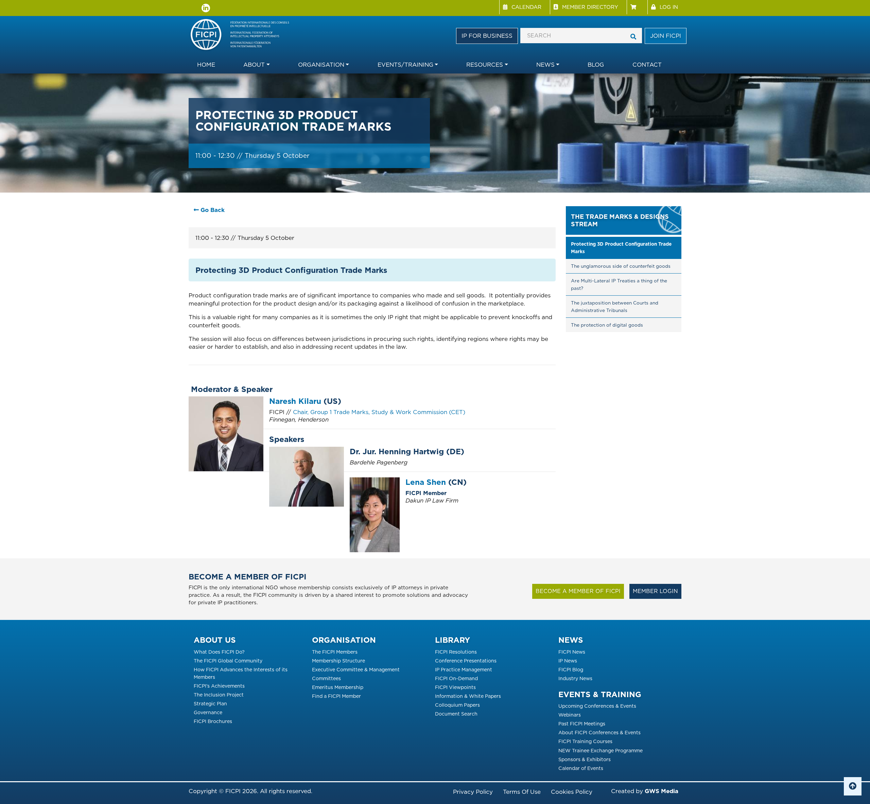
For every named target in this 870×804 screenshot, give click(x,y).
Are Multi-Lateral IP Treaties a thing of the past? (619, 284)
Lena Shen (425, 482)
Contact (647, 64)
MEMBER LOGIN (655, 591)
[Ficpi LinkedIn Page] (206, 8)
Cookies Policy (571, 791)
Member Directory (590, 7)
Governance (208, 712)
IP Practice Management (463, 669)
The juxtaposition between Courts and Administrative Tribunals (615, 306)
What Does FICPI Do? (219, 652)
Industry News (575, 678)
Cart (637, 7)
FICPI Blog (570, 669)
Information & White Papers (468, 696)
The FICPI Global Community (228, 660)
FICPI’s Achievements (219, 686)
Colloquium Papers (457, 705)
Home (206, 64)
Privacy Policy (473, 791)
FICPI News (571, 652)
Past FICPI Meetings (581, 723)
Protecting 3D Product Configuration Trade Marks (622, 247)
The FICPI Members (335, 652)
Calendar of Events (580, 768)
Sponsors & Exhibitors (584, 759)
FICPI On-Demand (456, 678)
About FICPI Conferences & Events (599, 732)
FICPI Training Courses (585, 741)
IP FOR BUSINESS (487, 35)
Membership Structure (338, 660)
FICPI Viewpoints (455, 687)
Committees (326, 678)
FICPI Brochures (213, 721)
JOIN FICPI (665, 35)
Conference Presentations (466, 660)
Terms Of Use (522, 791)
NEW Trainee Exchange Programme (600, 750)
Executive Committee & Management (356, 669)
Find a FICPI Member (336, 696)
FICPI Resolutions (456, 652)
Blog (596, 64)
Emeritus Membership (337, 687)
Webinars (569, 715)
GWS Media (661, 791)
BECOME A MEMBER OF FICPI (578, 591)
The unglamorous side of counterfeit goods (621, 266)
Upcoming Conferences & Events (597, 706)
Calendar (526, 7)
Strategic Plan (210, 703)
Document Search (456, 714)
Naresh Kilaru (295, 401)
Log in (669, 7)
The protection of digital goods (607, 325)
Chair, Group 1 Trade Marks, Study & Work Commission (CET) (379, 412)
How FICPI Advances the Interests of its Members (241, 673)
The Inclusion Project (219, 695)
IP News (567, 660)
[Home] (244, 35)
